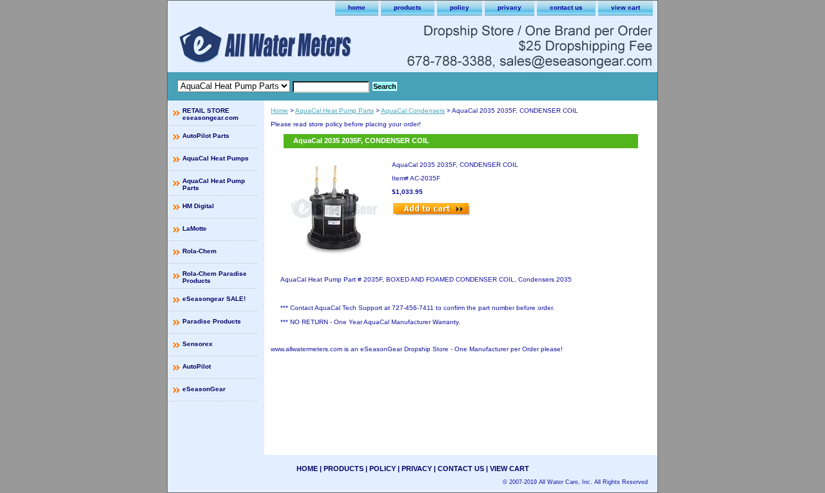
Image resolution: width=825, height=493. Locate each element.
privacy (509, 7)
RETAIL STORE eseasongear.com (210, 114)
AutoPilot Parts (205, 135)
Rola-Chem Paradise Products (214, 277)
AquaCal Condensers (413, 110)
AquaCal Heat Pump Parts (334, 110)
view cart (625, 7)
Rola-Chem (199, 251)
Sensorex (197, 343)
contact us (566, 7)
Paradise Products (211, 321)
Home (279, 110)
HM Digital (198, 205)
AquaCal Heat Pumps (215, 158)
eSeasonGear (204, 388)
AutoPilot (196, 366)
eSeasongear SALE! (214, 298)
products (408, 7)
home (356, 7)
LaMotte (194, 228)
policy (459, 7)
